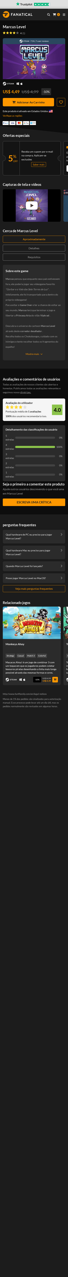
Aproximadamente (34, 239)
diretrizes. (25, 392)
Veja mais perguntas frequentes (34, 588)
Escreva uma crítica (34, 502)
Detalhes (34, 248)
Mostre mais (32, 353)
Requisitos (34, 257)
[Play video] (31, 205)
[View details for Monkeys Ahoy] (32, 623)
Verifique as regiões (12, 115)
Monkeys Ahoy (15, 644)
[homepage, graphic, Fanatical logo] (17, 14)
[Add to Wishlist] (61, 102)
